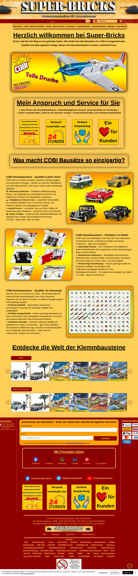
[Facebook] (28, 478)
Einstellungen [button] (103, 573)
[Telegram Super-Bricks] (58, 478)
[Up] (129, 565)
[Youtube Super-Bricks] (90, 478)
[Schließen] (135, 572)
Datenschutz (70, 534)
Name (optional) (26, 426)
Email (23, 434)
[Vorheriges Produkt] (8, 371)
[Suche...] (88, 21)
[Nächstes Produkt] (130, 371)
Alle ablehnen (115, 573)
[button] (100, 198)
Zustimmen (127, 573)
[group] (69, 371)
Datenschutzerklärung (27, 573)
